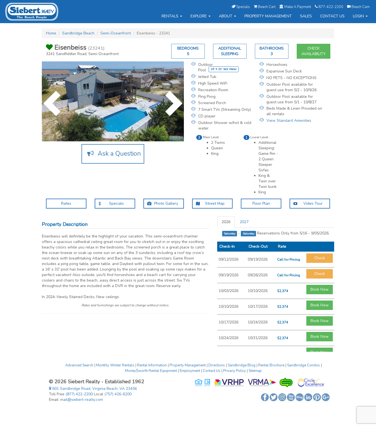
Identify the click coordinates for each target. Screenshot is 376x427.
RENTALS (170, 16)
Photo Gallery (165, 203)
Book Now (319, 289)
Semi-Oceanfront (115, 33)
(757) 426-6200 (118, 394)
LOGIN (359, 16)
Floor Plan (261, 203)
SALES (306, 16)
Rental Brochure (271, 365)
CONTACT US (332, 16)
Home (51, 33)
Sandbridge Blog (241, 365)
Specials (243, 6)
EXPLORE (199, 16)
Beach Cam (360, 6)
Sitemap (255, 370)
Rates (66, 203)
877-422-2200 (331, 6)
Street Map (214, 203)
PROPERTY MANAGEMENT (268, 16)
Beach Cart (266, 6)
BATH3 (272, 51)
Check (319, 258)
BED (188, 51)
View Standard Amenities (288, 120)
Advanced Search (79, 365)
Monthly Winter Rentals (115, 365)
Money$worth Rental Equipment (151, 370)
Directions (216, 365)
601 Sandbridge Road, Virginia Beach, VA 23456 (94, 388)
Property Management (188, 365)
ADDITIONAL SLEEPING (229, 51)
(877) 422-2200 (79, 394)
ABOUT (226, 16)
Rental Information (152, 365)
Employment (190, 370)
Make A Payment (298, 6)
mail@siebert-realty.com (81, 399)
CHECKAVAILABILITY (313, 51)
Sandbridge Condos (303, 365)
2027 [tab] (244, 222)
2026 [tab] (226, 222)
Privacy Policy (234, 370)
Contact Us (211, 370)
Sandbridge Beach (78, 33)
